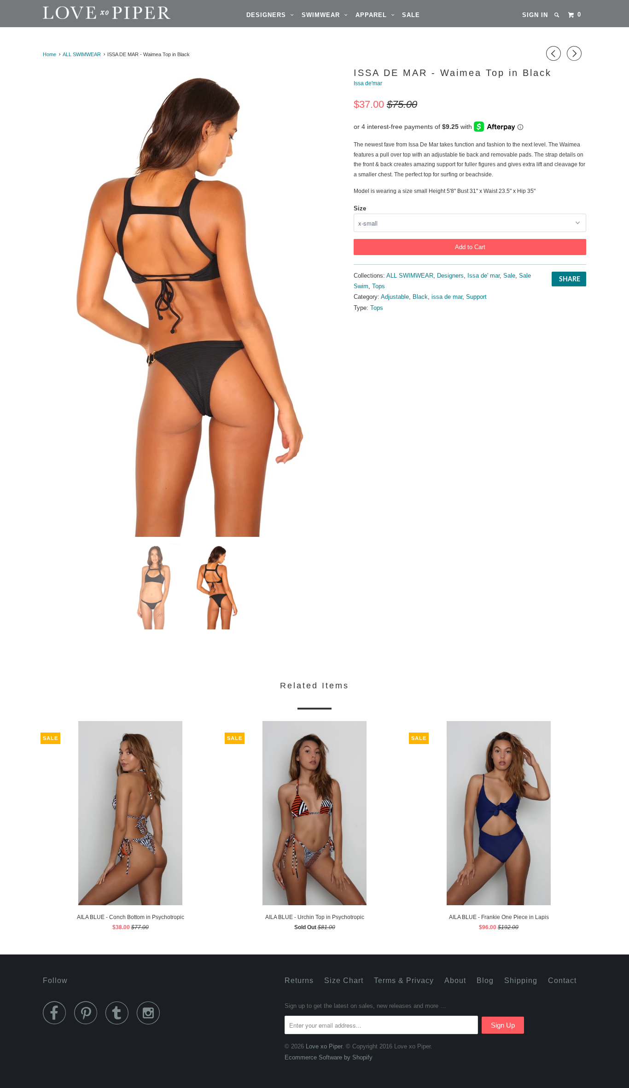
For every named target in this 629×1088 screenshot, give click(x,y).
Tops (378, 286)
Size (360, 208)
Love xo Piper (324, 1046)
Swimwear (323, 15)
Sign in (535, 15)
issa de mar (446, 296)
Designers (268, 15)
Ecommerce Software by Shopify (329, 1057)
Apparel (373, 15)
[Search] (558, 15)
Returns (299, 980)
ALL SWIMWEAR (409, 275)
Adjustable (395, 296)
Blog (485, 980)
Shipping (520, 980)
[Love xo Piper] (90, 12)
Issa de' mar (483, 275)
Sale (411, 15)
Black (420, 296)
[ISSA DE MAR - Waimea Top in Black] (193, 301)
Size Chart (343, 980)
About (455, 980)
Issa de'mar (368, 83)
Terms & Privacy (404, 980)
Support (476, 296)
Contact (562, 980)
